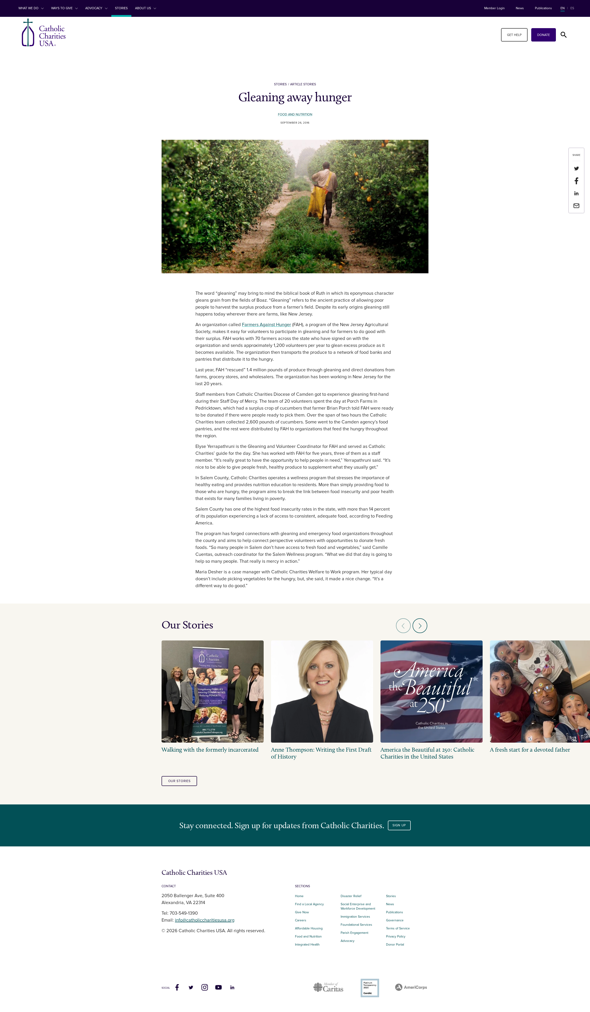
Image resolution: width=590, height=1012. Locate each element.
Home (299, 896)
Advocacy (94, 8)
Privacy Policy (395, 936)
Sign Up (399, 825)
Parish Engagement (354, 933)
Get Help (514, 35)
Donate (543, 35)
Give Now (302, 912)
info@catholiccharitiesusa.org (204, 920)
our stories (179, 781)
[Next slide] (420, 625)
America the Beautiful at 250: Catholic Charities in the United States (427, 753)
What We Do (28, 8)
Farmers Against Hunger (266, 324)
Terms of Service (398, 928)
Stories (121, 8)
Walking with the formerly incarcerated (210, 749)
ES (572, 8)
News (520, 8)
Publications (543, 8)
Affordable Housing (309, 928)
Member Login (494, 8)
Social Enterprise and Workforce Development (359, 906)
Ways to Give (62, 8)
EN (562, 8)
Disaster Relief (351, 896)
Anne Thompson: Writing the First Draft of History (321, 753)
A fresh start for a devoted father (530, 749)
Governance (395, 920)
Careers (300, 920)
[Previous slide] (403, 625)
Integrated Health (307, 945)
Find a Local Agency (309, 904)
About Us (143, 8)
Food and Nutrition (295, 114)
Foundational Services (356, 925)
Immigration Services (355, 917)
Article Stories (303, 84)
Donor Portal (395, 945)
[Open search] (564, 35)
